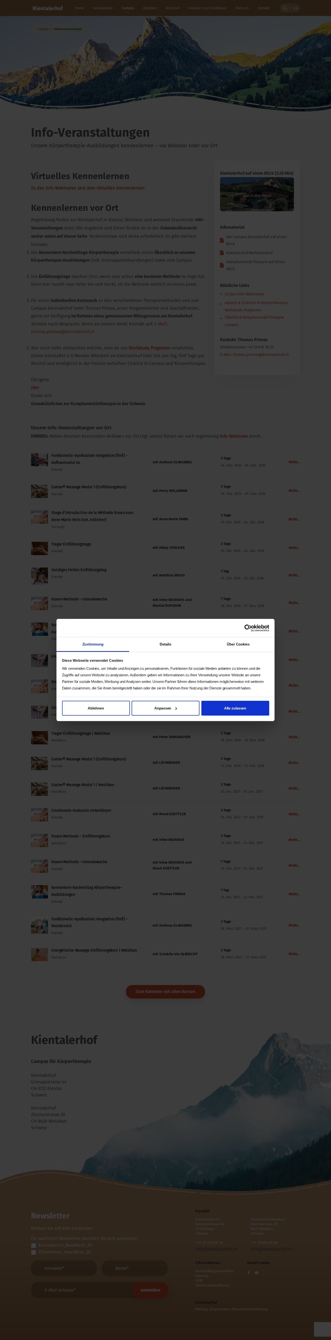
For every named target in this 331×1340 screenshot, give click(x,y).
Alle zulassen (235, 708)
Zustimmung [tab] (92, 644)
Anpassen (162, 708)
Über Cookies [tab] (238, 644)
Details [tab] (165, 644)
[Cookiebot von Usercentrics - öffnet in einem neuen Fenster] (248, 628)
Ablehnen (96, 708)
